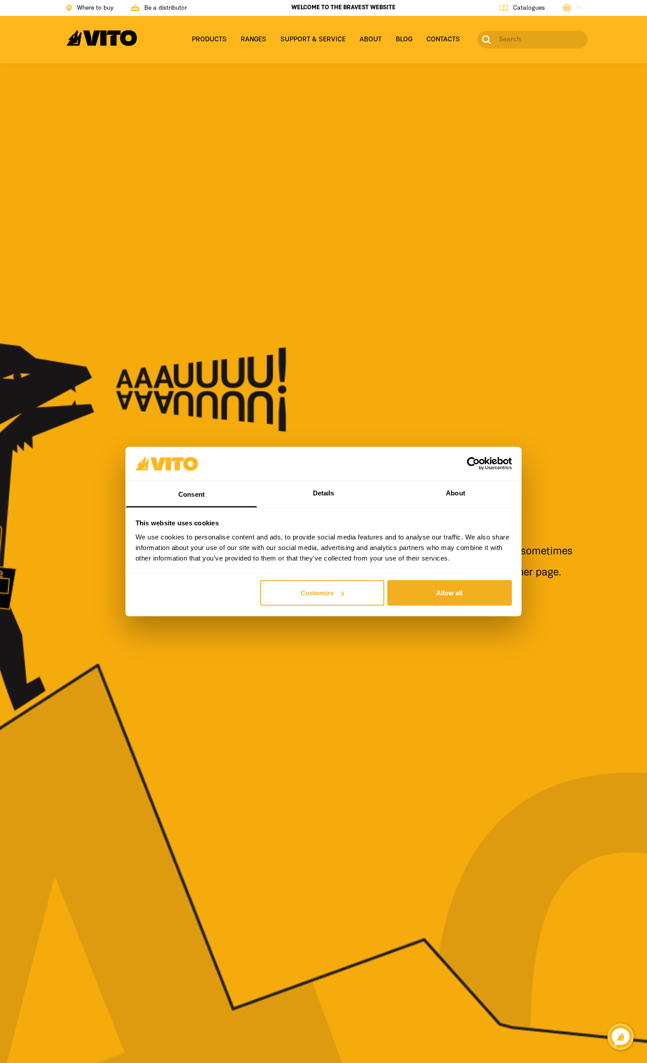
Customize (317, 593)
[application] (620, 1036)
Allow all (449, 593)
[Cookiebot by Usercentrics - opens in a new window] (473, 463)
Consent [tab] (191, 494)
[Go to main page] (101, 43)
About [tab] (455, 492)
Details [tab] (324, 492)
